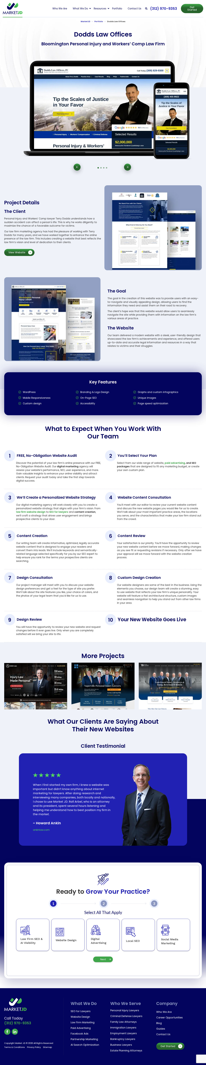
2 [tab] (101, 167)
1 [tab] (98, 167)
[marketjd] (12, 8)
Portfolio (117, 8)
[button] (146, 8)
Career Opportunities (169, 1017)
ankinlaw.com (41, 830)
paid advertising (175, 463)
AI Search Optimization (85, 1045)
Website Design (80, 1017)
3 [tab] (103, 167)
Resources (100, 8)
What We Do (80, 8)
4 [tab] (106, 167)
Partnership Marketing (84, 1039)
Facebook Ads (79, 1033)
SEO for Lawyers (81, 1011)
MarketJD (85, 21)
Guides (160, 1028)
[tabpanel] (102, 107)
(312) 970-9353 (163, 8)
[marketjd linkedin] (15, 1032)
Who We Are (59, 8)
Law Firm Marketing (82, 1022)
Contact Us (134, 8)
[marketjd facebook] (7, 1032)
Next (127, 167)
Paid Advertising (81, 1028)
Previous (77, 167)
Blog (159, 1023)
